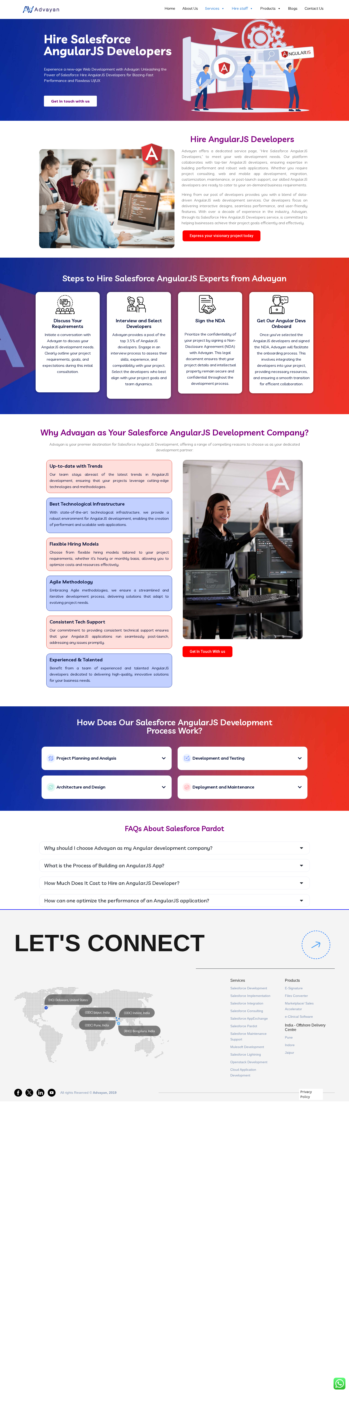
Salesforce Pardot (243, 1026)
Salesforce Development (248, 988)
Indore (290, 1045)
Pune (289, 1037)
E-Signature (294, 988)
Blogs (292, 8)
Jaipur (289, 1052)
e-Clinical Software (299, 1016)
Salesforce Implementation (250, 996)
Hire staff (240, 8)
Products (268, 8)
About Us (190, 8)
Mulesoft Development (247, 1047)
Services (212, 8)
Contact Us (314, 8)
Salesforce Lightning (245, 1054)
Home (170, 8)
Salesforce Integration (246, 1003)
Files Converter (296, 996)
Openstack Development (248, 1062)
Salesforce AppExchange (249, 1018)
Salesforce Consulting (246, 1011)
